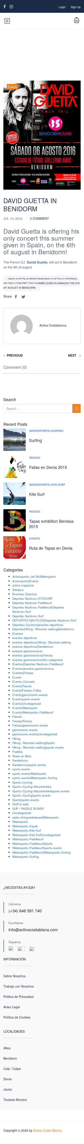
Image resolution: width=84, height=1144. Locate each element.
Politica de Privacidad (18, 996)
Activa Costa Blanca (47, 1130)
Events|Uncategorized (26, 703)
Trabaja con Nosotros (18, 986)
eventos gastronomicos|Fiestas (32, 655)
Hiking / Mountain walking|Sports (33, 743)
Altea (7, 1048)
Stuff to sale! (20, 804)
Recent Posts (15, 424)
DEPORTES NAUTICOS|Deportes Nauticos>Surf (44, 620)
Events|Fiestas (22, 686)
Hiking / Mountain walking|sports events (38, 747)
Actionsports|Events (25, 581)
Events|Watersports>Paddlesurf (32, 712)
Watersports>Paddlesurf (27, 839)
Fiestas (34, 458)
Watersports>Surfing (46, 431)
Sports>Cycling (22, 782)
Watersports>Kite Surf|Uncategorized (36, 835)
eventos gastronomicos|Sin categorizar (37, 660)
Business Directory (24, 594)
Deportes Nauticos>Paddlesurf (32, 603)
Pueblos (17, 751)
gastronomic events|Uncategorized (34, 734)
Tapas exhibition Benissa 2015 (51, 523)
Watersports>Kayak (25, 826)
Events (12, 87)
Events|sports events (26, 699)
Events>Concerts (23, 681)
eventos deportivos (24, 638)
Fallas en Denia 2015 (48, 467)
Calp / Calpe (12, 1068)
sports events (21, 769)
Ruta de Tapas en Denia (50, 548)
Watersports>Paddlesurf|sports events (37, 848)
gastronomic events (25, 730)
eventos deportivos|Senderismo (32, 646)
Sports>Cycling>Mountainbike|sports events (41, 791)
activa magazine (23, 585)
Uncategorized (21, 813)
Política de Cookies (16, 1017)
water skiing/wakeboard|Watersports (35, 817)
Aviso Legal (11, 1007)
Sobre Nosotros (14, 976)
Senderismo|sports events (29, 765)
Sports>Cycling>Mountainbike (31, 786)
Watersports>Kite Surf (47, 485)
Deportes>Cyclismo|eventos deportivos (37, 625)
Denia (7, 1079)
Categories (13, 570)
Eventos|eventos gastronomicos (33, 668)
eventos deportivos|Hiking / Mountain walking (41, 642)
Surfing (35, 440)
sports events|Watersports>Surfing (34, 778)
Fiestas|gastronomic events (30, 725)
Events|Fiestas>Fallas (26, 690)
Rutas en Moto (21, 756)
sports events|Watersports (29, 773)
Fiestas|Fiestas (22, 721)
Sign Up (76, 7)
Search (9, 399)
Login (62, 7)
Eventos (17, 633)
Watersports (20, 821)
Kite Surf (37, 494)
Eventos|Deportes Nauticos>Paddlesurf (37, 664)
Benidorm (10, 1058)
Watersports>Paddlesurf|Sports (32, 843)
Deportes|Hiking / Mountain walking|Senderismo (43, 629)
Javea (7, 1089)
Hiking (16, 738)
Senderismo (20, 760)
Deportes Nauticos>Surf (27, 616)
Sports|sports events (25, 800)
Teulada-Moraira (15, 1099)
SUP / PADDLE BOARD (28, 808)
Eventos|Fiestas (22, 673)
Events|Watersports (25, 708)
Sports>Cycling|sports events (31, 795)
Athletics (18, 590)
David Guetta (37, 262)
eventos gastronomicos (27, 651)
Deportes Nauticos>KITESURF (32, 598)
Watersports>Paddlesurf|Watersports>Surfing (41, 852)
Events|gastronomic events (30, 695)
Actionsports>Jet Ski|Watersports (34, 576)
